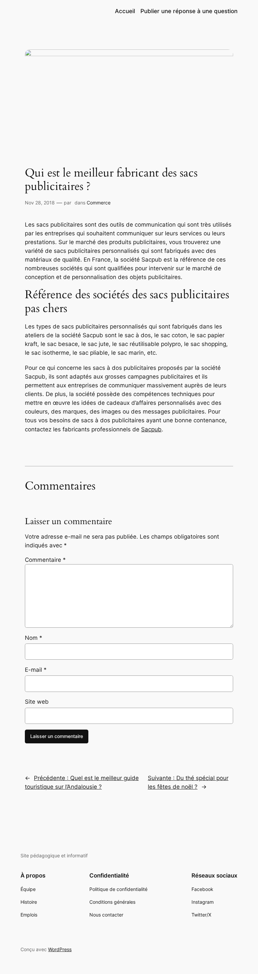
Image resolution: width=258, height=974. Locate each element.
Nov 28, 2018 (40, 202)
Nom (33, 637)
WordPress (60, 949)
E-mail (36, 669)
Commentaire (45, 559)
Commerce (99, 202)
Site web (37, 701)
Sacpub (151, 429)
